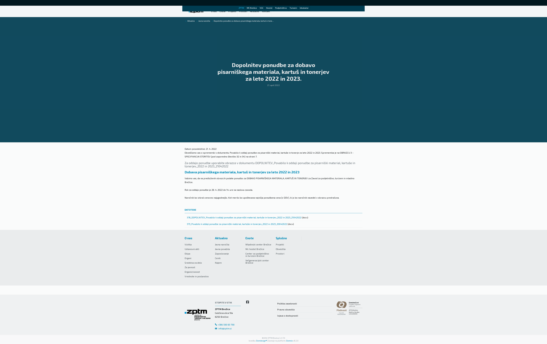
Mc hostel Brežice (254, 249)
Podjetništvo (281, 8)
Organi (188, 258)
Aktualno (221, 238)
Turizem (293, 8)
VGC (261, 8)
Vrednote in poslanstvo (197, 276)
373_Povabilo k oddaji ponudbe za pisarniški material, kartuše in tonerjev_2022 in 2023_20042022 (237, 224)
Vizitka (188, 244)
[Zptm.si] (196, 11)
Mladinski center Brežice (258, 244)
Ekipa (187, 253)
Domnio (289, 341)
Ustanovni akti (192, 249)
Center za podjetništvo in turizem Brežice (257, 254)
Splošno (281, 238)
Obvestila (280, 249)
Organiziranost (192, 271)
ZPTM (241, 8)
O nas (188, 238)
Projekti (280, 244)
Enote (249, 238)
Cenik (218, 258)
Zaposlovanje (222, 253)
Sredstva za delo (193, 262)
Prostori (280, 253)
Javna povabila (222, 249)
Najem (218, 262)
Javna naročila (222, 244)
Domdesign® (261, 341)
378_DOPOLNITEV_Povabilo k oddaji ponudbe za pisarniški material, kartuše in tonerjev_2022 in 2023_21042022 (244, 217)
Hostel (269, 8)
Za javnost (190, 267)
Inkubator (304, 8)
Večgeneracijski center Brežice (257, 261)
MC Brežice (252, 8)
